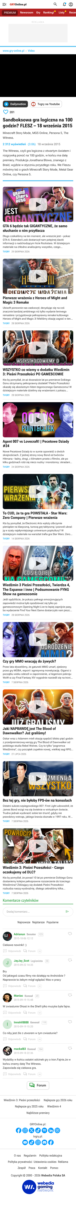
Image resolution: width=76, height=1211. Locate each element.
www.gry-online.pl (13, 50)
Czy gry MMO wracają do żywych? (38, 652)
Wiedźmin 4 (54, 1106)
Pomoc (54, 1168)
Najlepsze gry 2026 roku (58, 1100)
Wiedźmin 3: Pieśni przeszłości (22, 1100)
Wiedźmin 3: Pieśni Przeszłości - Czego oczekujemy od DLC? (38, 861)
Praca (32, 1168)
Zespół (22, 1168)
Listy (61, 12)
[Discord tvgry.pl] (44, 1142)
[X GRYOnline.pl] (31, 1130)
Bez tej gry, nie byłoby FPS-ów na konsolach (38, 792)
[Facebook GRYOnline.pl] (18, 1130)
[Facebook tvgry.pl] (51, 1142)
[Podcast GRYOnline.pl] (44, 1130)
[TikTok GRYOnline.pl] (38, 1130)
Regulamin (30, 1155)
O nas (17, 1155)
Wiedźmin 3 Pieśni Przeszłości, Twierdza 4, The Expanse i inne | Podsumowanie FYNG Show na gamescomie (38, 581)
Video (31, 50)
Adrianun (19, 934)
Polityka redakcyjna (50, 1155)
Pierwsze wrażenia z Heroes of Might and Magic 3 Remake (38, 291)
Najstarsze (38, 922)
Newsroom (26, 12)
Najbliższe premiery (37, 1113)
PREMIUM (10, 12)
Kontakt (42, 1168)
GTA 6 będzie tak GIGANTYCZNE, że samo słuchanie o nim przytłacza (38, 220)
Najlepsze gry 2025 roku (29, 1106)
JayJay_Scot (21, 960)
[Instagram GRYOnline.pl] (25, 1130)
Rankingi (48, 12)
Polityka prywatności (20, 1162)
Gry (38, 12)
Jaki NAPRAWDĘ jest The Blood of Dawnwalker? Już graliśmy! (38, 722)
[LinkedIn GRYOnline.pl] (51, 1130)
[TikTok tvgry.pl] (31, 1142)
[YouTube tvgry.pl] (25, 1142)
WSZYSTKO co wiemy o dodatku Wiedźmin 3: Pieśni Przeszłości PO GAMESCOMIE (38, 363)
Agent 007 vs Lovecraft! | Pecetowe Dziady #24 (38, 435)
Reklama (63, 1162)
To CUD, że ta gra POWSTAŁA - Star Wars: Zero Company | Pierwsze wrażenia (38, 507)
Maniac (18, 995)
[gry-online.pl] (18, 4)
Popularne (52, 922)
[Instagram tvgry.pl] (38, 1142)
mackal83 (20, 1048)
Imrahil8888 (21, 1022)
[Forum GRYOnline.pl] (57, 1130)
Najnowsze (24, 922)
